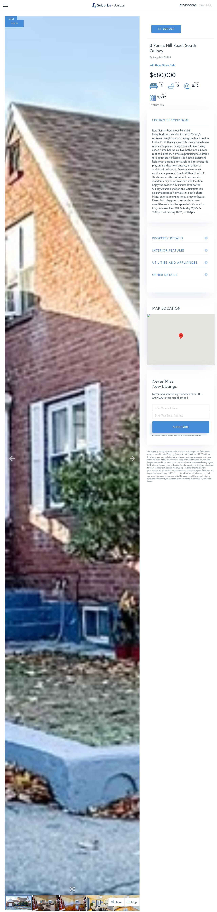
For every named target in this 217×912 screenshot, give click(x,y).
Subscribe (181, 427)
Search (204, 5)
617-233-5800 (188, 5)
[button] (181, 336)
